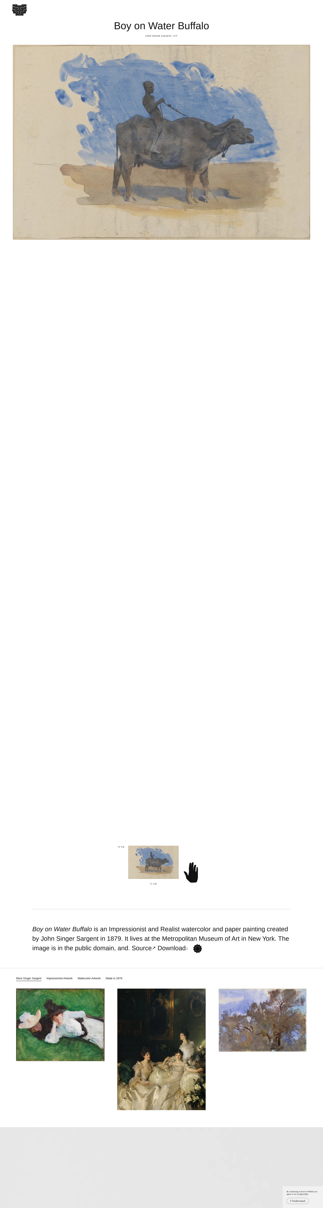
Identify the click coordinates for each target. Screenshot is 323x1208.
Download (172, 948)
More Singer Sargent (28, 978)
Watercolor (196, 929)
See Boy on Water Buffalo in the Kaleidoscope (197, 948)
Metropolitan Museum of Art (201, 938)
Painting (254, 929)
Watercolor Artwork (89, 978)
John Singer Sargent (158, 36)
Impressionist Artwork (59, 978)
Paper (233, 929)
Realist (170, 929)
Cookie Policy (302, 1194)
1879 (114, 938)
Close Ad (305, 730)
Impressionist (127, 929)
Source (142, 948)
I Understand (297, 1200)
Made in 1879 (114, 978)
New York (261, 938)
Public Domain (94, 948)
